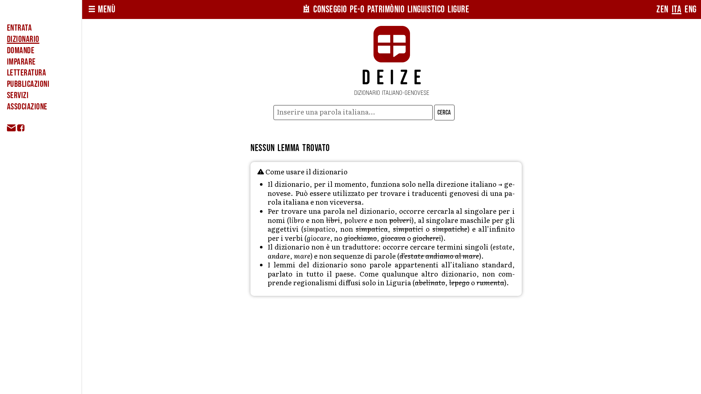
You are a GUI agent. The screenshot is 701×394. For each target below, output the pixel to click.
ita (677, 9)
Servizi (17, 95)
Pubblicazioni (28, 84)
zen (662, 9)
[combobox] (352, 112)
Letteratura (26, 72)
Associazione (27, 106)
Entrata (19, 28)
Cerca (444, 112)
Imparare (21, 62)
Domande (20, 50)
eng (691, 9)
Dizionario (23, 39)
